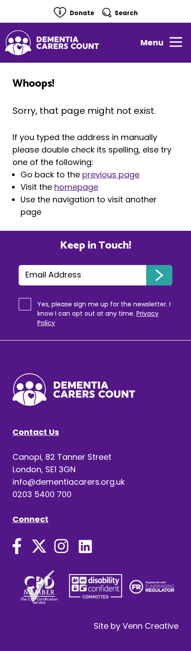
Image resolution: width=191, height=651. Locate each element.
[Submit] (159, 275)
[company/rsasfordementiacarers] (85, 544)
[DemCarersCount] (17, 544)
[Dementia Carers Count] (52, 43)
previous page (110, 174)
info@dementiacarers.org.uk (68, 481)
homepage (76, 187)
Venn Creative (151, 625)
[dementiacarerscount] (61, 544)
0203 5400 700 (42, 494)
